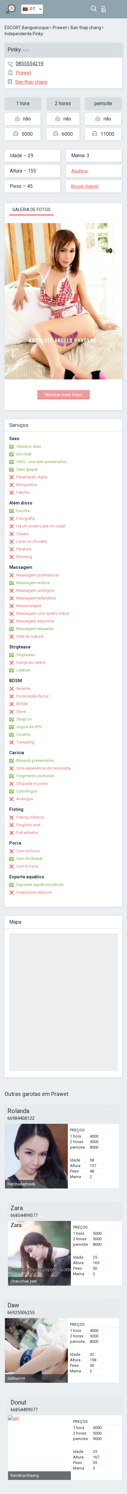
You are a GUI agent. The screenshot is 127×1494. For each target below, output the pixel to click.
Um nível (23, 454)
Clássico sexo (28, 446)
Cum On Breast (29, 858)
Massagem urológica (35, 590)
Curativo (23, 734)
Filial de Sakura (29, 636)
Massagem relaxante (34, 628)
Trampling (25, 742)
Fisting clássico (30, 817)
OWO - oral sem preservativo (41, 461)
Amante (23, 688)
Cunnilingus (26, 791)
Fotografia (25, 518)
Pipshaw (23, 549)
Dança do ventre (30, 662)
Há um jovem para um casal (40, 526)
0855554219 (29, 64)
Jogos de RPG (29, 726)
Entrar (105, 7)
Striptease (25, 654)
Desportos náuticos (34, 892)
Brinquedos (26, 484)
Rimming (24, 556)
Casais (22, 533)
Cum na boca (28, 851)
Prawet (60, 27)
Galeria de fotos (31, 209)
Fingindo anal (28, 825)
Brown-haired (84, 186)
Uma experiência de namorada (43, 768)
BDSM (21, 703)
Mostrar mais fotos (63, 394)
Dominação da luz (32, 696)
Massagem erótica (33, 582)
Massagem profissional (37, 575)
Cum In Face (27, 866)
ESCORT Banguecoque (27, 27)
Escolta (23, 510)
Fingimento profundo (35, 776)
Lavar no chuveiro (31, 541)
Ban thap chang (86, 27)
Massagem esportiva (35, 621)
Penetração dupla (31, 477)
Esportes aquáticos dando (40, 884)
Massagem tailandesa (36, 598)
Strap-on (24, 719)
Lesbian (23, 670)
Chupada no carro (32, 783)
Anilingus (24, 798)
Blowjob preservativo (35, 760)
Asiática (79, 171)
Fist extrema (27, 832)
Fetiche (22, 492)
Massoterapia (28, 605)
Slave (21, 711)
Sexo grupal (27, 469)
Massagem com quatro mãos (42, 613)
